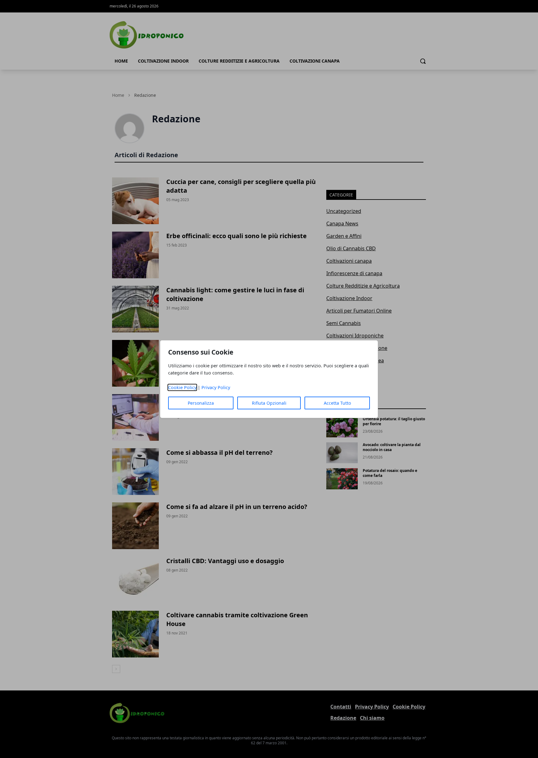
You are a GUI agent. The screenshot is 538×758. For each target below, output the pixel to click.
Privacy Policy (215, 387)
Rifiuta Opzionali (269, 403)
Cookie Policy (182, 387)
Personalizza (201, 403)
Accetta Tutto (337, 403)
